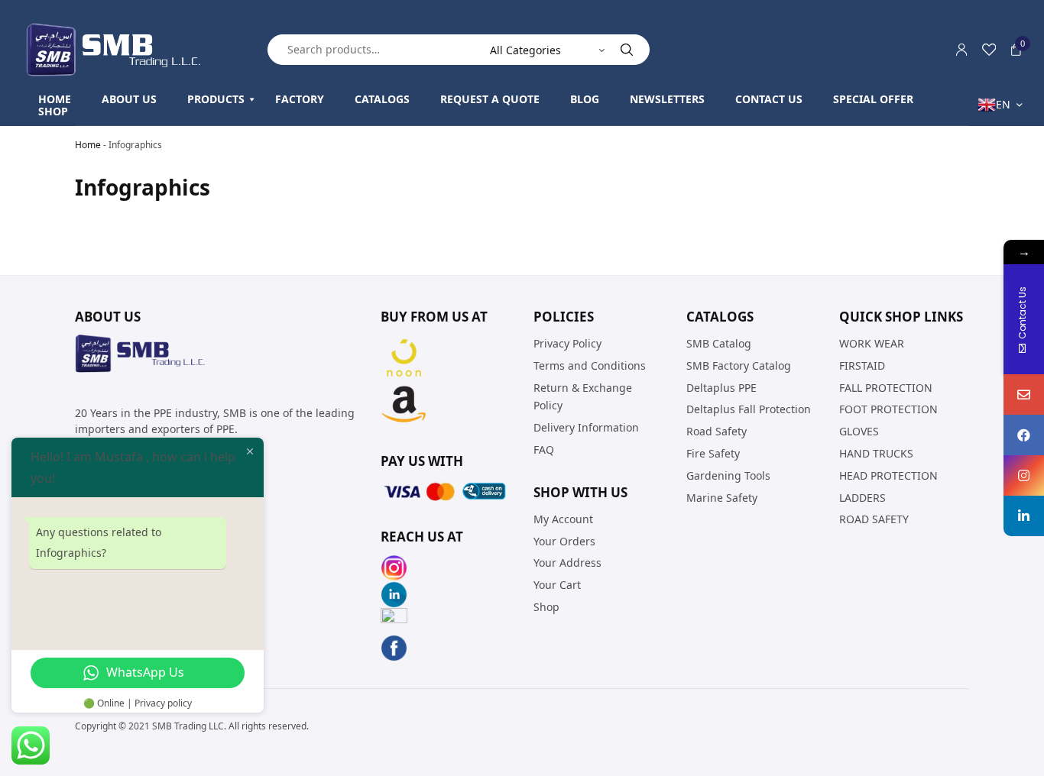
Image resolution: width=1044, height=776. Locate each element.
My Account (563, 518)
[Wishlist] (989, 49)
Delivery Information (586, 427)
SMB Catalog (718, 343)
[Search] (626, 49)
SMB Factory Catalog (738, 364)
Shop (546, 607)
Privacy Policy (567, 343)
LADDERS (862, 497)
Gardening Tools (728, 474)
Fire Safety (713, 453)
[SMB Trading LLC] (126, 49)
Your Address (567, 562)
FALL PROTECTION (885, 387)
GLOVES (859, 431)
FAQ (543, 449)
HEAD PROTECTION (888, 474)
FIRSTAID (862, 364)
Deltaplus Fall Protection (748, 409)
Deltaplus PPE (721, 387)
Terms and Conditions (589, 364)
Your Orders (564, 540)
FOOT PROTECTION (888, 409)
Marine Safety (721, 497)
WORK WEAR (871, 343)
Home (88, 144)
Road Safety (716, 431)
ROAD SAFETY (874, 519)
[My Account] (961, 49)
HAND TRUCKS (876, 453)
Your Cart (557, 584)
